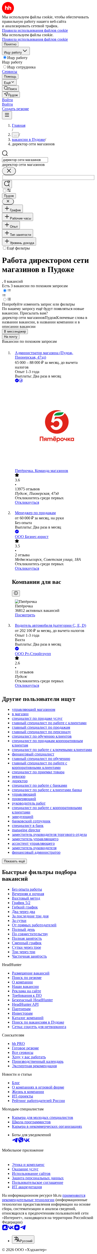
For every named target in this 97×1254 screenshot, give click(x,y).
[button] (7, 100)
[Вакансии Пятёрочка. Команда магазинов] (53, 426)
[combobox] (25, 159)
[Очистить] (9, 171)
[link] (10, 88)
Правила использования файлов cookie (35, 39)
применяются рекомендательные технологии (43, 1197)
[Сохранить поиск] (7, 184)
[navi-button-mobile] (7, 115)
